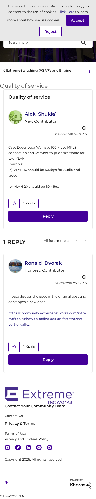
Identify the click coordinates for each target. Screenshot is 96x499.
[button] (77, 20)
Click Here (66, 12)
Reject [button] (50, 31)
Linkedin (28, 447)
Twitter (18, 447)
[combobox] (48, 42)
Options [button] (89, 71)
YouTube (39, 447)
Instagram (49, 447)
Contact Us (14, 416)
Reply (48, 216)
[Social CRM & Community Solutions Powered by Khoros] (80, 483)
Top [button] (6, 482)
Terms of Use (15, 433)
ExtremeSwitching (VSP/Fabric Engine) (39, 70)
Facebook (7, 447)
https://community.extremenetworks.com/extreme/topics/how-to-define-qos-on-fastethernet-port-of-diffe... (47, 318)
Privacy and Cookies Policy (26, 439)
